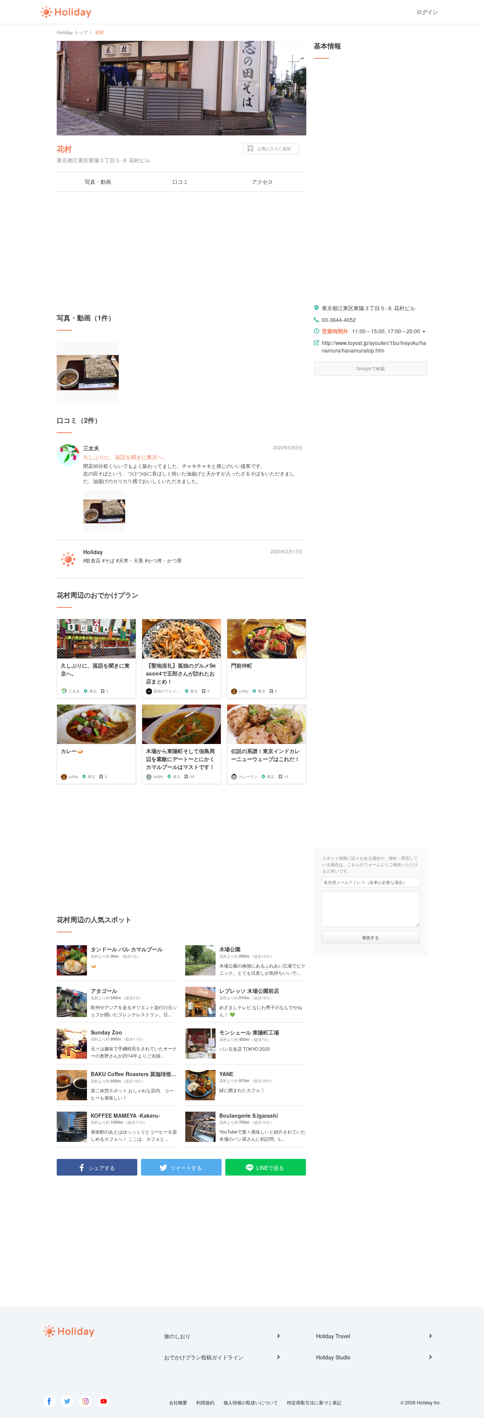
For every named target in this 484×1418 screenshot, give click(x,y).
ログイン (427, 12)
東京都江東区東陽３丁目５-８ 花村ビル (368, 308)
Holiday (66, 12)
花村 (64, 148)
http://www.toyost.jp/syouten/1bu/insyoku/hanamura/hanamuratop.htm (374, 346)
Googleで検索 (370, 368)
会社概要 (178, 1402)
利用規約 (205, 1402)
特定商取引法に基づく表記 (314, 1402)
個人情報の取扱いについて (250, 1402)
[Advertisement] (181, 252)
